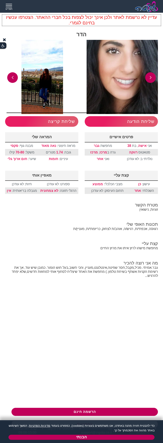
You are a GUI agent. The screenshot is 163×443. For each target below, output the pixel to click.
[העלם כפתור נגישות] (4, 39)
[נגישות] (3, 46)
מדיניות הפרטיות (39, 425)
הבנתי (81, 437)
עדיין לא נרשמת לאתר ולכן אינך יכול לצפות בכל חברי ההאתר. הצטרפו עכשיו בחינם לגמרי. (81, 20)
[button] (150, 77)
